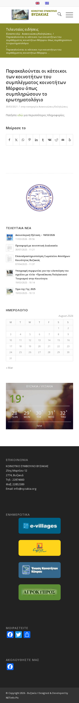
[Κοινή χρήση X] (16, 139)
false (39, 425)
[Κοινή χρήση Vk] (49, 139)
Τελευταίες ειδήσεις (22, 29)
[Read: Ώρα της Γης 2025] (9, 291)
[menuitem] (57, 14)
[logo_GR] (33, 14)
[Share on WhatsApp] (23, 139)
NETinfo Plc (12, 697)
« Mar (9, 368)
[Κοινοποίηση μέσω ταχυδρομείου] (63, 139)
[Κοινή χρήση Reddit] (56, 139)
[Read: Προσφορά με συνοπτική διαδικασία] (9, 248)
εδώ (20, 115)
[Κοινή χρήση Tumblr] (43, 139)
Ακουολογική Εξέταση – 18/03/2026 (35, 235)
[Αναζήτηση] (57, 14)
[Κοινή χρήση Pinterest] (29, 139)
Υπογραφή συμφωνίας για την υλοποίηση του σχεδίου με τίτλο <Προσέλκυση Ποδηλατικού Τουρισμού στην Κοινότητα (42, 274)
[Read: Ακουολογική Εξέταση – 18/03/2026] (9, 237)
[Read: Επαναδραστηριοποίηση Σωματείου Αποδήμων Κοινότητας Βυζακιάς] (9, 258)
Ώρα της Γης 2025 (25, 289)
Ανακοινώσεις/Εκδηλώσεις (53, 106)
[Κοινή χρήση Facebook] (9, 139)
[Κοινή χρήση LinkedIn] (36, 139)
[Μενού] (67, 14)
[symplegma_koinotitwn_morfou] (39, 198)
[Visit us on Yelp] (69, 139)
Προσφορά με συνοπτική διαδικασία (36, 245)
